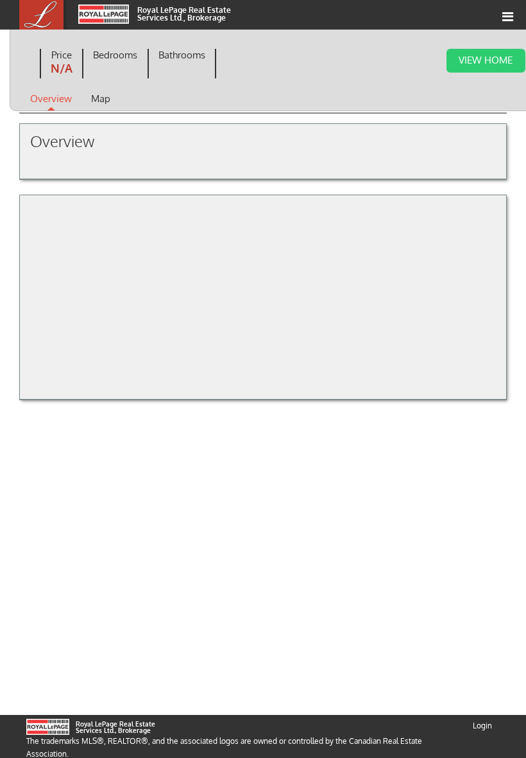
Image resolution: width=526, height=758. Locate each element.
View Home (486, 59)
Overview (51, 98)
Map (100, 98)
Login (482, 725)
